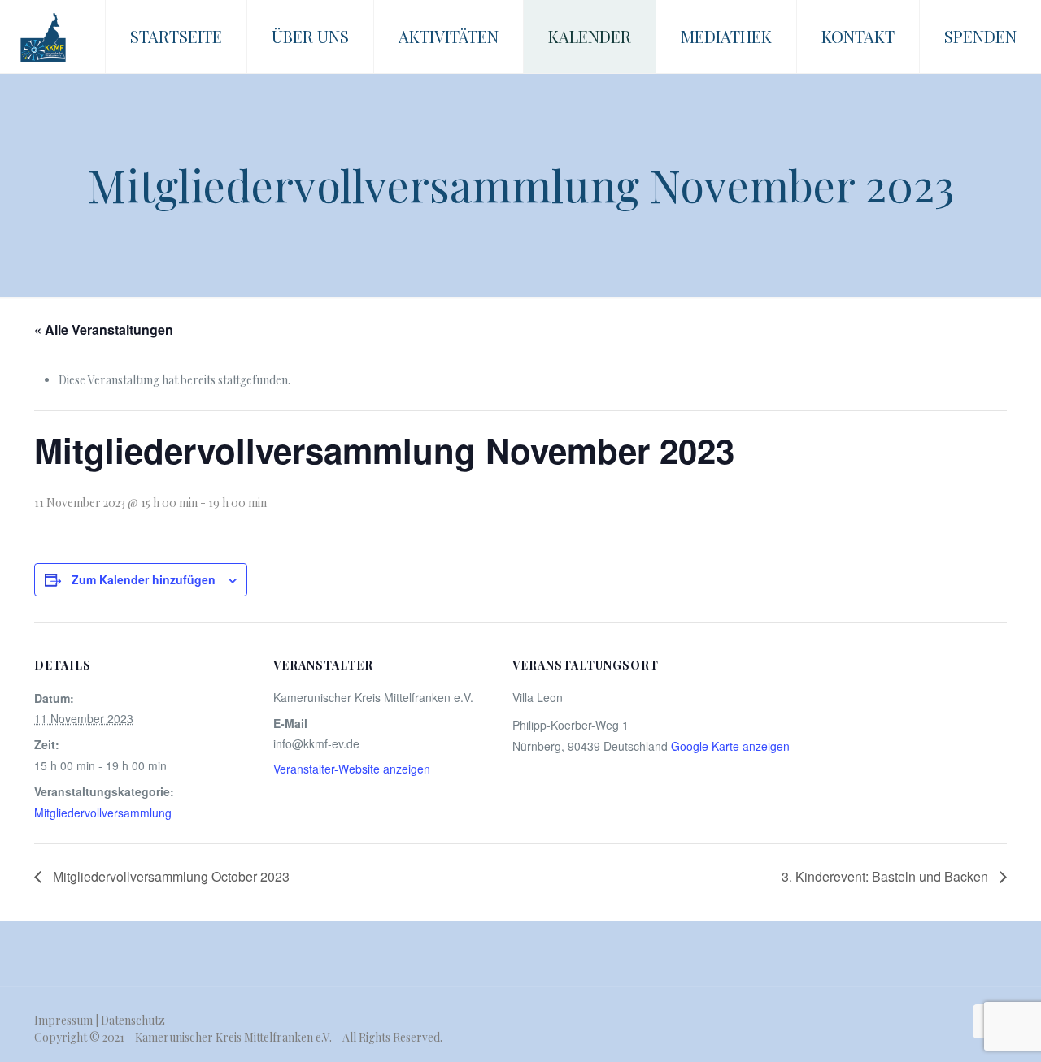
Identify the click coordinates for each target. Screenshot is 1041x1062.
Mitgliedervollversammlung (103, 812)
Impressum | (67, 1020)
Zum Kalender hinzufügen (144, 579)
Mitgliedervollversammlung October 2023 (170, 876)
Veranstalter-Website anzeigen (351, 769)
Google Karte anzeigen (730, 746)
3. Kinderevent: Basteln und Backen (886, 876)
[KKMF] (43, 36)
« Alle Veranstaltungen (103, 329)
